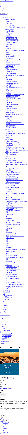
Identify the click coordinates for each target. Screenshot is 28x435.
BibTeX (1, 389)
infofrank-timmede (2, 418)
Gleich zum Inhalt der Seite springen (4, 0)
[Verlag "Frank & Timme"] (6, 1)
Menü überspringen (2, 6)
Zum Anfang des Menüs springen (4, 312)
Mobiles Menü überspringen (3, 14)
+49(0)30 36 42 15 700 (4, 419)
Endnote (3, 389)
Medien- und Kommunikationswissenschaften (5, 388)
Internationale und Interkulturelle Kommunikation (6, 378)
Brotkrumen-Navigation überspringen (4, 341)
